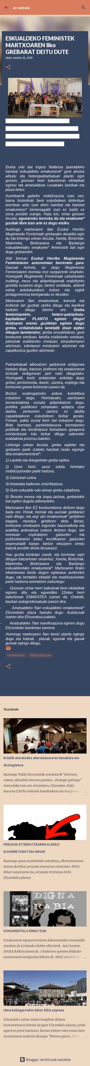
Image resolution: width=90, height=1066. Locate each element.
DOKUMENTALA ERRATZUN (24, 931)
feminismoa (16, 655)
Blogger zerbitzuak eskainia (47, 1059)
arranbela (21, 7)
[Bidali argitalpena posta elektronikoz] (8, 650)
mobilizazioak (40, 655)
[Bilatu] (83, 7)
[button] (8, 67)
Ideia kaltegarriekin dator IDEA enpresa (33, 1010)
